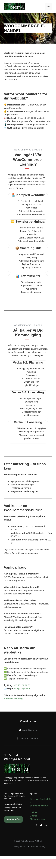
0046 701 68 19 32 (30, 738)
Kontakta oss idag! (13, 698)
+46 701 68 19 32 (22, 685)
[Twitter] (41, 825)
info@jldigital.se (22, 688)
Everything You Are (39, 805)
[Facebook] (36, 825)
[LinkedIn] (46, 825)
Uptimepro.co (36, 812)
